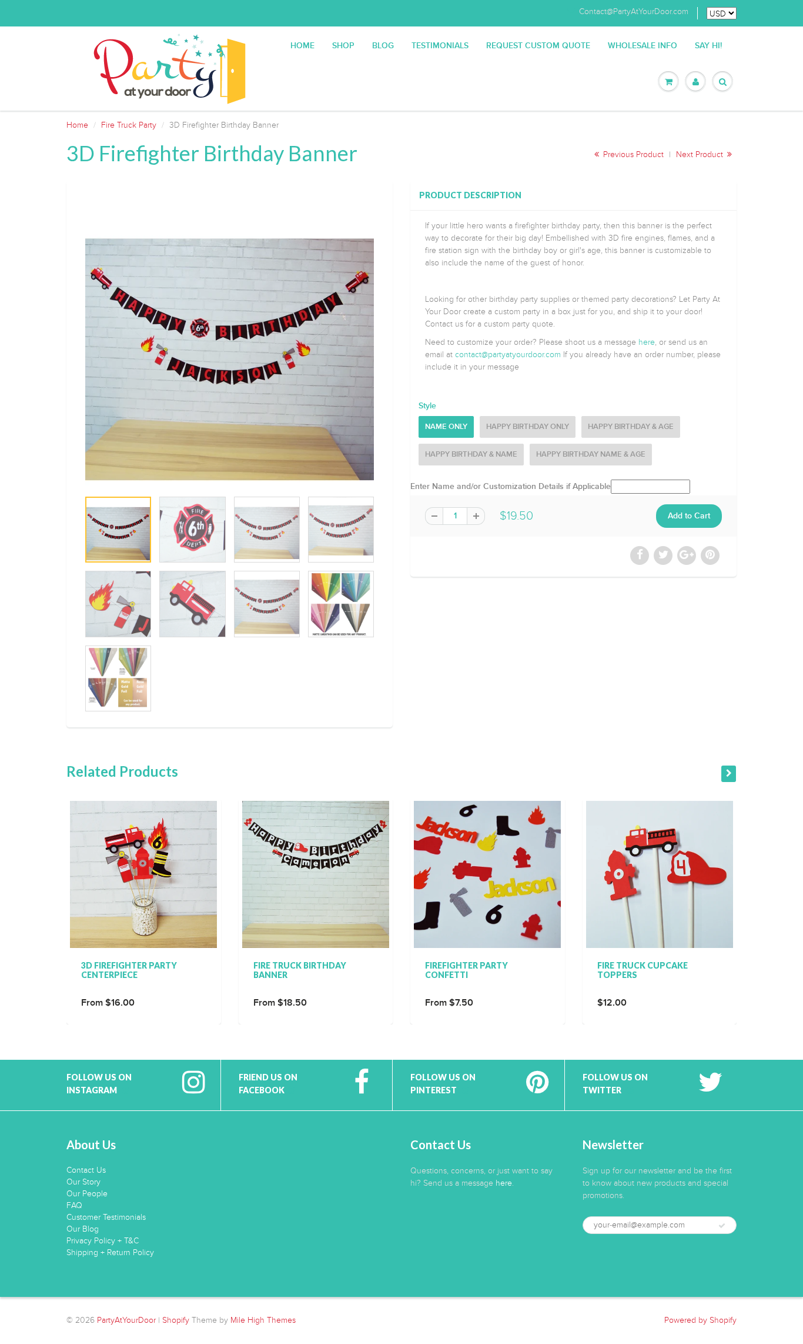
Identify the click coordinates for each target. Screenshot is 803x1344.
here (646, 342)
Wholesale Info (642, 46)
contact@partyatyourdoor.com (508, 355)
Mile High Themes (263, 1320)
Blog (383, 46)
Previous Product (632, 154)
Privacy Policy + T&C (102, 1241)
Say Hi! (708, 46)
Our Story (83, 1182)
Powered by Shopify (700, 1320)
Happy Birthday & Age (631, 427)
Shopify (175, 1320)
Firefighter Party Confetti (466, 970)
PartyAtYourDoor (126, 1320)
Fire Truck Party (128, 125)
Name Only (446, 427)
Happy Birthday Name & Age (590, 454)
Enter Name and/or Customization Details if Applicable (510, 487)
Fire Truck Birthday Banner (299, 970)
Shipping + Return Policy (110, 1252)
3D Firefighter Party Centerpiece (129, 970)
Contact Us (86, 1170)
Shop (343, 46)
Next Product (700, 154)
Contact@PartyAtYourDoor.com (633, 11)
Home (302, 46)
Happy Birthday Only (527, 427)
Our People (87, 1194)
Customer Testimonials (106, 1217)
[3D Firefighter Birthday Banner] (229, 341)
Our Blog (82, 1229)
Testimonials (440, 46)
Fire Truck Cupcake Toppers (642, 970)
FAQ (74, 1205)
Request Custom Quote (538, 46)
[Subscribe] (722, 1225)
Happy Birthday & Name (471, 454)
